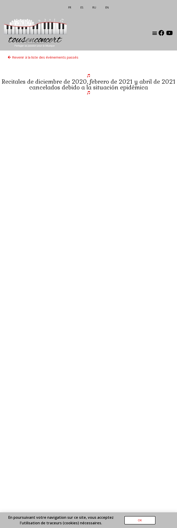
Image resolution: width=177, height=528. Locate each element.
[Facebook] (161, 33)
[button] (155, 33)
